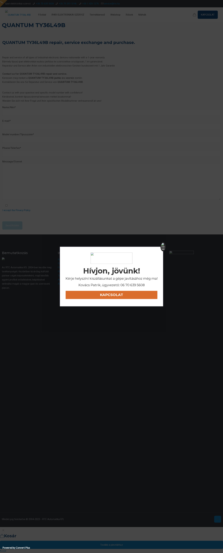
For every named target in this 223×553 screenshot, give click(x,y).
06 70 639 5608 (132, 285)
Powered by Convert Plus (16, 547)
